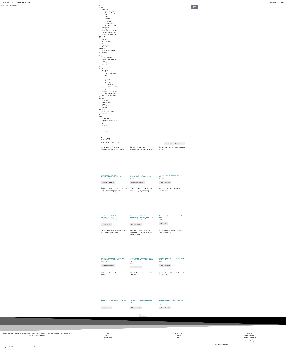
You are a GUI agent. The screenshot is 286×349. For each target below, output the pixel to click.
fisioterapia (105, 27)
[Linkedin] (153, 343)
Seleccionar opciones (108, 182)
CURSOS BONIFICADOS (109, 34)
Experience (102, 36)
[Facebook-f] (145, 343)
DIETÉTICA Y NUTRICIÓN (109, 30)
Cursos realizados (107, 57)
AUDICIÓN (108, 22)
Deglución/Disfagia (110, 13)
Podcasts (101, 54)
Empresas (102, 48)
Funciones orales (110, 20)
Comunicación (109, 23)
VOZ (103, 61)
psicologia (105, 29)
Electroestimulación (110, 11)
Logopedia (105, 9)
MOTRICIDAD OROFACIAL (109, 59)
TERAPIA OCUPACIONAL (109, 32)
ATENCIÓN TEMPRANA (111, 25)
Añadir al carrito (165, 182)
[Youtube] (157, 343)
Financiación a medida (108, 50)
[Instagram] (149, 343)
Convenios (105, 39)
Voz (106, 14)
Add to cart (163, 223)
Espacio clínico (106, 41)
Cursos (101, 7)
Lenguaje (107, 18)
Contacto (105, 47)
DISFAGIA (105, 64)
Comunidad (105, 45)
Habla (107, 16)
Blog (100, 56)
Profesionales (103, 52)
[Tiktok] (161, 343)
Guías (103, 43)
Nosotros (101, 38)
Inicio (100, 5)
